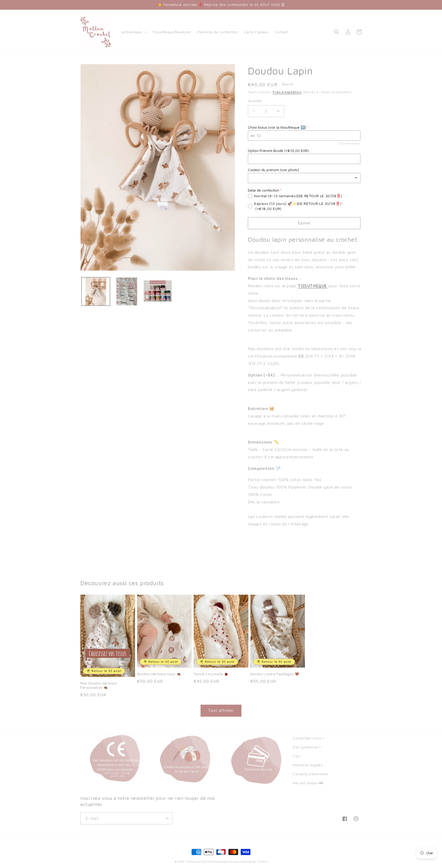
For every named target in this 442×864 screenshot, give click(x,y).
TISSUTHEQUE (312, 285)
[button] (133, 32)
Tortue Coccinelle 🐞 (211, 674)
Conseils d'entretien (310, 774)
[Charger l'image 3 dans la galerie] (157, 291)
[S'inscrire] (166, 818)
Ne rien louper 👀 (308, 783)
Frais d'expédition (287, 92)
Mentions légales (308, 765)
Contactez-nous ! (308, 738)
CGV (297, 756)
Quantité (254, 101)
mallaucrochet (196, 861)
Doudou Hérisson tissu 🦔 (159, 674)
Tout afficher (221, 710)
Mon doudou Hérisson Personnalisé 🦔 (98, 685)
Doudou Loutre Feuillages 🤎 (274, 674)
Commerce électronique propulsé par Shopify (237, 861)
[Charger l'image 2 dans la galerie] (127, 291)
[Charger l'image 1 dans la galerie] (96, 291)
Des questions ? (307, 747)
